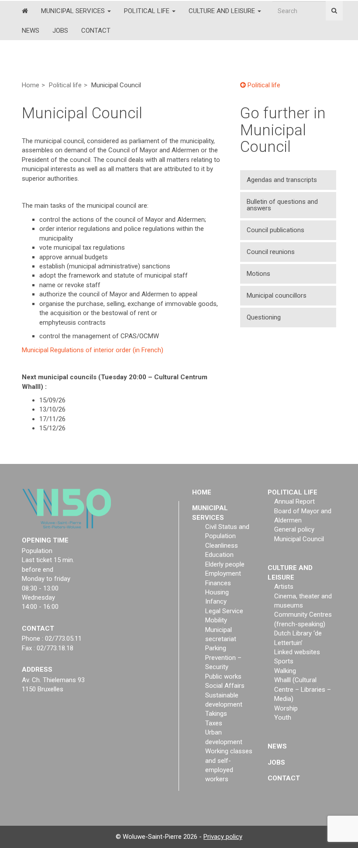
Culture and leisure (223, 11)
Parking (215, 648)
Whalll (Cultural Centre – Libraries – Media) (302, 689)
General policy (294, 529)
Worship (286, 708)
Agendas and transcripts (282, 180)
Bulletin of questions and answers (282, 205)
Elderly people (224, 564)
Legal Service (224, 611)
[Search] (334, 11)
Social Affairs (224, 686)
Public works (223, 676)
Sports (283, 661)
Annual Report (294, 501)
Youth (282, 717)
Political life (147, 11)
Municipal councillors (276, 295)
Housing (217, 592)
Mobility (216, 620)
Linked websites (297, 652)
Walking (285, 671)
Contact (95, 30)
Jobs (60, 30)
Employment (223, 573)
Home (30, 85)
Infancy (216, 601)
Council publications (275, 230)
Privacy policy (222, 837)
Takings (216, 714)
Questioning (264, 317)
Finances (218, 583)
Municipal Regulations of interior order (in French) (92, 350)
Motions (258, 274)
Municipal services (74, 11)
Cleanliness (221, 545)
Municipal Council (299, 539)
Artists (283, 587)
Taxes (213, 723)
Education (219, 555)
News (30, 30)
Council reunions (271, 252)
